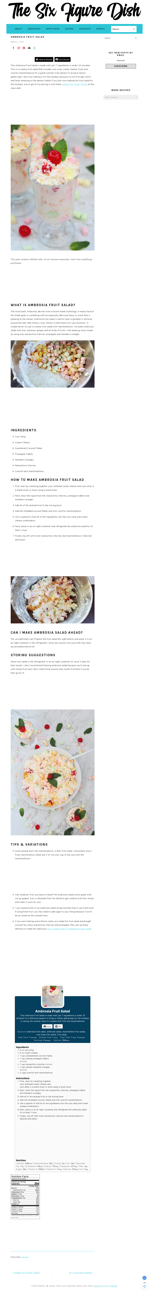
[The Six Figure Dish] (74, 22)
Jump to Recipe (45, 59)
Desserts (25, 1257)
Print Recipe (64, 59)
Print (48, 1026)
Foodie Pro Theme (105, 1286)
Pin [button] (59, 1026)
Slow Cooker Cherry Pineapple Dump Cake (69, 928)
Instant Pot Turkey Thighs (74, 84)
